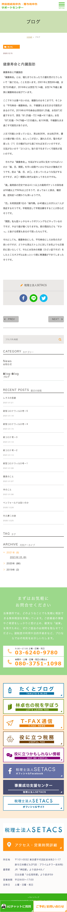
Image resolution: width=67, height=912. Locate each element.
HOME (29, 37)
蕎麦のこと (8, 477)
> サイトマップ (33, 897)
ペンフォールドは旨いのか (16, 503)
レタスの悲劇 (9, 398)
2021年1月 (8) (18, 557)
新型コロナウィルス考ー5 (15, 411)
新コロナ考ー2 (10, 450)
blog (10, 47)
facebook (23, 298)
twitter (44, 298)
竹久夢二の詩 (9, 516)
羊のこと (7, 490)
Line (33, 298)
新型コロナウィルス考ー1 (15, 463)
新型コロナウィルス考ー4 (15, 424)
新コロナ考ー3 (10, 437)
